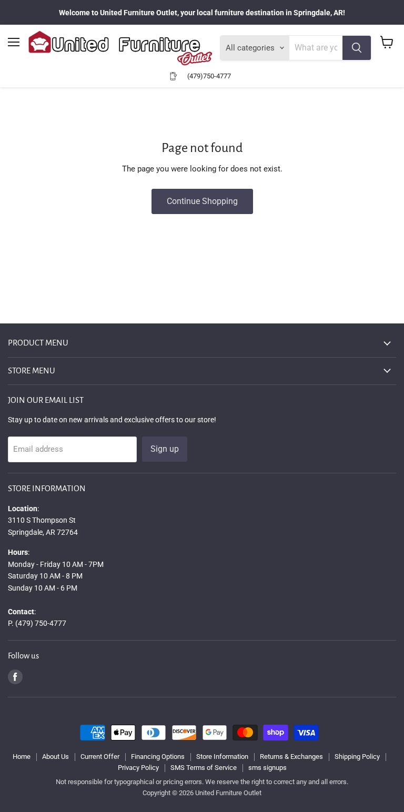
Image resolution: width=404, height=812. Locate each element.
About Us (55, 756)
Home (22, 756)
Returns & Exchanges (291, 756)
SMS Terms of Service (203, 768)
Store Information (222, 756)
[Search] (356, 48)
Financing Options (158, 756)
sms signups (267, 768)
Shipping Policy (357, 756)
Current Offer (99, 756)
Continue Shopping (202, 201)
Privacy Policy (138, 768)
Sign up (164, 449)
